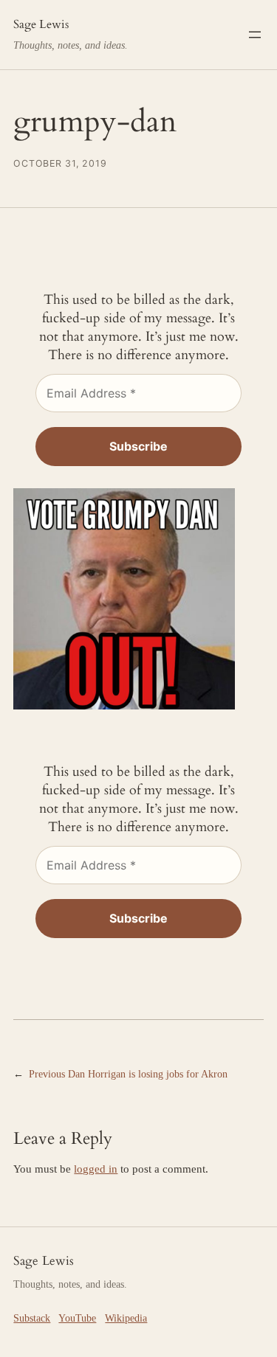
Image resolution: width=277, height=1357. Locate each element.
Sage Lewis (41, 24)
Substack (31, 1318)
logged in (95, 1169)
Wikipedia (126, 1318)
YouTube (77, 1318)
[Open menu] (255, 35)
